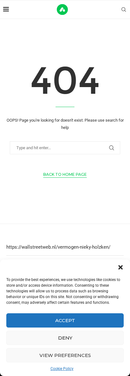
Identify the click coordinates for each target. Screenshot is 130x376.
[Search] (124, 9)
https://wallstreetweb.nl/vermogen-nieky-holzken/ (58, 247)
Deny (65, 338)
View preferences (65, 355)
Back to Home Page (65, 174)
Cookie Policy (62, 368)
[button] (120, 267)
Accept (65, 320)
